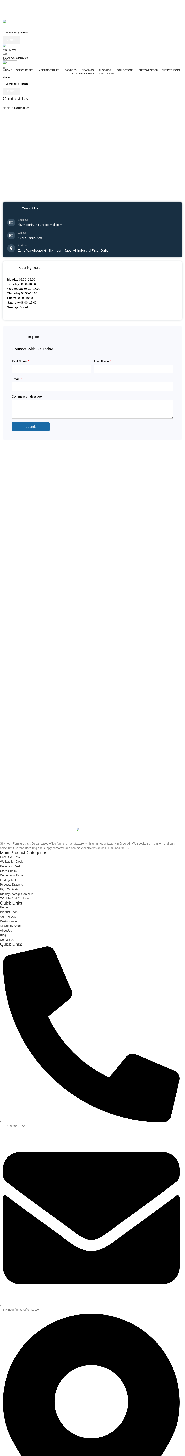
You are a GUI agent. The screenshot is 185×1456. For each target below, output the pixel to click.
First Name (19, 361)
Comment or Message (27, 396)
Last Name (102, 361)
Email (16, 379)
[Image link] (89, 834)
